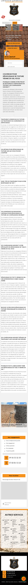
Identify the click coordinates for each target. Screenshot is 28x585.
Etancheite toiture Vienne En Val (6, 522)
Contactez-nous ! (13, 48)
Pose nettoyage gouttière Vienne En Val (6, 537)
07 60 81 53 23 (18, 1)
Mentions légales (22, 582)
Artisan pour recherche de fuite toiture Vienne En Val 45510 (22, 538)
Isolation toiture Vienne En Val (14, 531)
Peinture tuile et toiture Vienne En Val (14, 523)
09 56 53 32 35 (7, 1)
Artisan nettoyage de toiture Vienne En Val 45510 (22, 527)
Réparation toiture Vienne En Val (6, 530)
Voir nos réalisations (14, 43)
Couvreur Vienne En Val (14, 538)
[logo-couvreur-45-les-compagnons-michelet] (14, 9)
